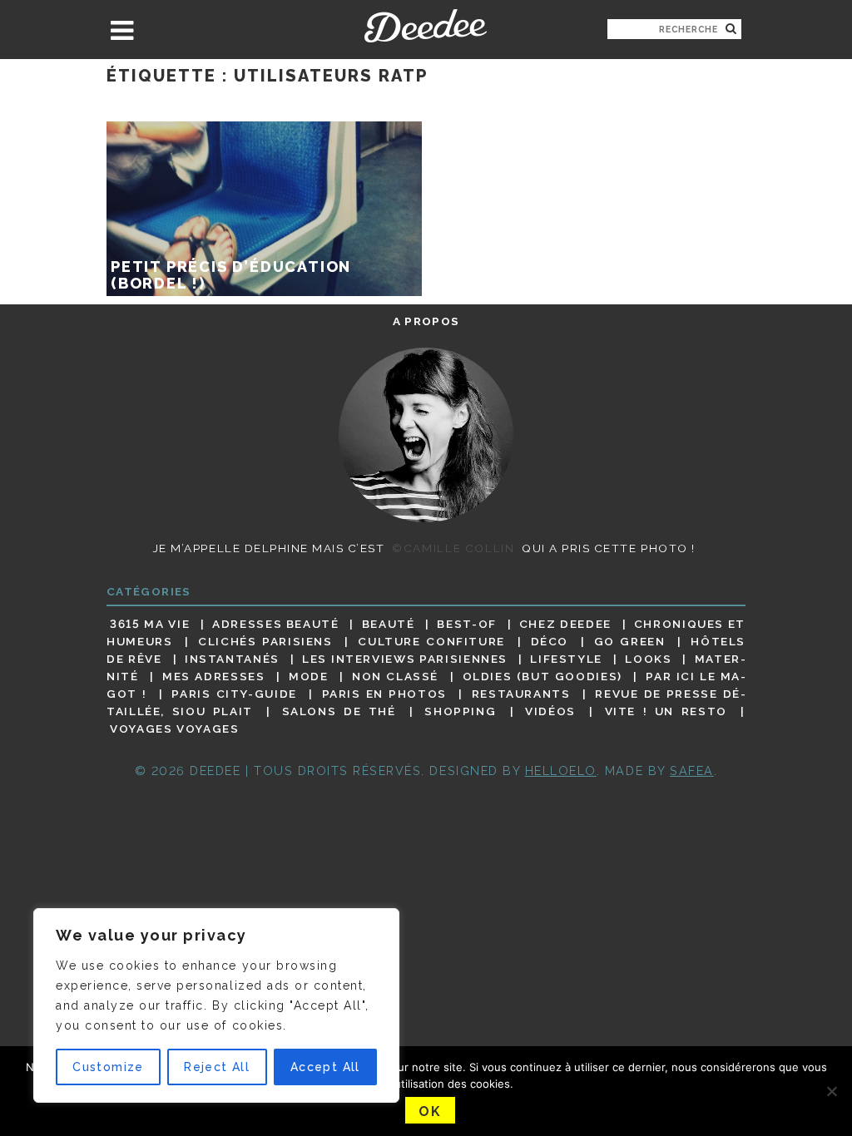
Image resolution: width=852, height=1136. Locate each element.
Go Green (630, 641)
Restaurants (521, 693)
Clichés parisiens (265, 641)
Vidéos (550, 711)
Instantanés (232, 658)
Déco (550, 641)
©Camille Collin (453, 548)
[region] (216, 1005)
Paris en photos (384, 693)
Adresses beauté (275, 623)
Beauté (388, 623)
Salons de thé (339, 711)
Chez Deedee (565, 623)
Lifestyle (566, 658)
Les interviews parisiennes (405, 658)
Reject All (217, 1067)
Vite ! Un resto (666, 711)
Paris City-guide (234, 693)
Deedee (425, 25)
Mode (309, 676)
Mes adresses (213, 676)
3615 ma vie (150, 623)
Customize (108, 1067)
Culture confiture (431, 641)
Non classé (395, 676)
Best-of (466, 623)
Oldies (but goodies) (542, 676)
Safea (692, 770)
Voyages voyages (174, 729)
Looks (648, 658)
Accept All (325, 1067)
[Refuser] (831, 1091)
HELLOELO (561, 770)
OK (430, 1111)
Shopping (460, 711)
